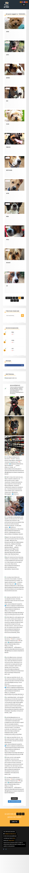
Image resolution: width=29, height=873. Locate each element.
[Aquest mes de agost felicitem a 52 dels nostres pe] (14, 546)
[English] (23, 2)
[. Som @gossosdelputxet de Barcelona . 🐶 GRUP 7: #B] (14, 466)
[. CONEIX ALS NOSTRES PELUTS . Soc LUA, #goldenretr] (14, 606)
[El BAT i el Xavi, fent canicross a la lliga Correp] (14, 486)
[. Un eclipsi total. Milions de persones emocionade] (14, 586)
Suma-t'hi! (14, 821)
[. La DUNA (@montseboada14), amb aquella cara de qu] (14, 526)
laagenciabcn (11, 840)
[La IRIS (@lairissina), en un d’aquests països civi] (14, 445)
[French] (25, 2)
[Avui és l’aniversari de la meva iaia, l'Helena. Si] (14, 566)
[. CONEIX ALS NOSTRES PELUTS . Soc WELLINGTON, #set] (14, 746)
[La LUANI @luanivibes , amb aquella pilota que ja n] (14, 706)
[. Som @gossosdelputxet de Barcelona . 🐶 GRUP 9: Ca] (14, 646)
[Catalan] (21, 2)
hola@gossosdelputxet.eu (10, 833)
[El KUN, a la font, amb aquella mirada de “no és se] (14, 766)
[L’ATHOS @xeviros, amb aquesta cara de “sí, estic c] (14, 626)
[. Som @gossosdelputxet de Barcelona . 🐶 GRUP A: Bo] (14, 786)
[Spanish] (27, 2)
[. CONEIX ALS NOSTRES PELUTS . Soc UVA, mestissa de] (14, 686)
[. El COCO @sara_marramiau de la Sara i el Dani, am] (14, 405)
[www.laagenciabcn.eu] (11, 378)
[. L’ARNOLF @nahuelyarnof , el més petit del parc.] (14, 506)
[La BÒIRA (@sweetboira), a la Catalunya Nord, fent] (14, 726)
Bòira (14, 838)
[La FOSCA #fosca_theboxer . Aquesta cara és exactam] (14, 425)
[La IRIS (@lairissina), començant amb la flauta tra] (14, 666)
